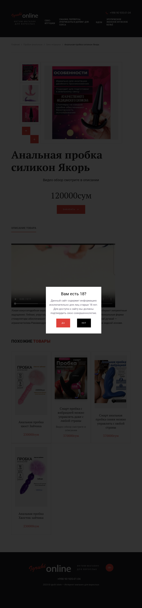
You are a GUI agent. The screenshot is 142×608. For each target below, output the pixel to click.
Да (63, 323)
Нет (84, 323)
